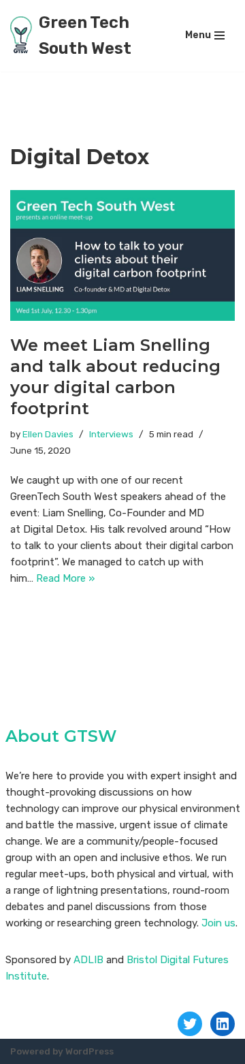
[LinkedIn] (222, 1024)
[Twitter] (190, 1024)
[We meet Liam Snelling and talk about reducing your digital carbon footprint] (122, 255)
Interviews (111, 433)
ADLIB (88, 960)
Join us (218, 923)
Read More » (65, 578)
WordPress (89, 1051)
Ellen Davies (48, 433)
